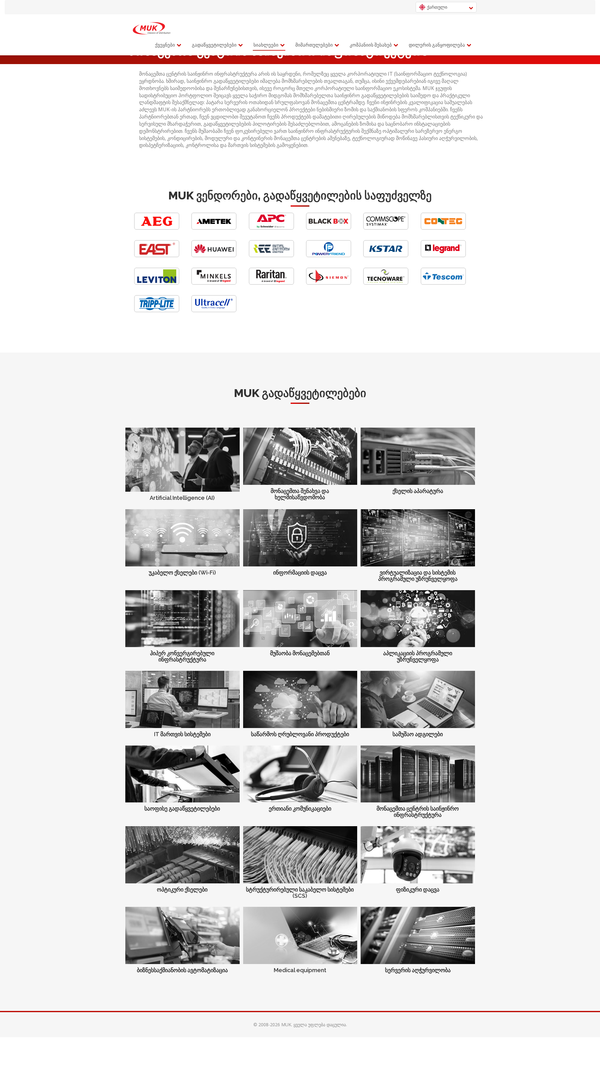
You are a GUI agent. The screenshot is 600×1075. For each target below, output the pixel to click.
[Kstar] (385, 256)
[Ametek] (214, 228)
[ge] (151, 28)
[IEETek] (271, 256)
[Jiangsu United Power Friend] (328, 256)
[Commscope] (385, 228)
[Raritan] (271, 283)
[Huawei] (214, 256)
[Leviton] (156, 283)
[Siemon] (328, 283)
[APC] (271, 228)
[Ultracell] (214, 311)
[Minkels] (214, 283)
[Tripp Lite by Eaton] (156, 311)
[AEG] (156, 228)
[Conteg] (443, 228)
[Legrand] (443, 256)
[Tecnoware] (385, 283)
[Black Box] (328, 228)
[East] (156, 256)
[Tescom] (443, 283)
